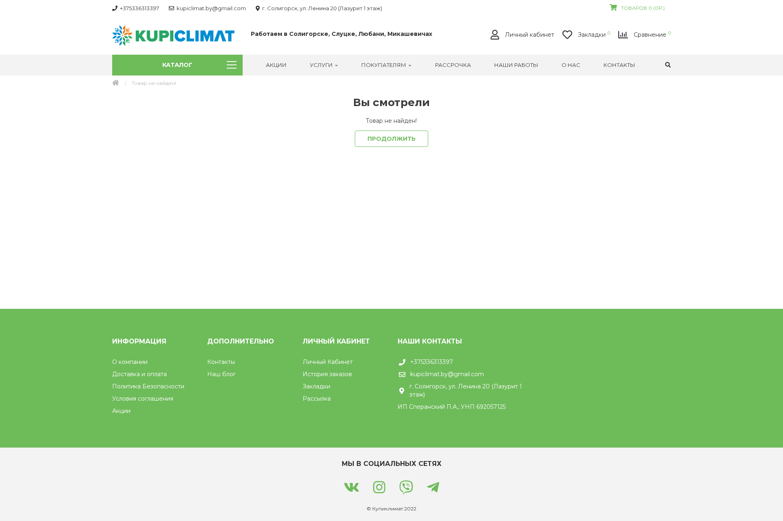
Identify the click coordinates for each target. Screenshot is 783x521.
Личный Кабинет (328, 362)
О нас (571, 65)
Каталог (177, 65)
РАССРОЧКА (453, 65)
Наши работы (516, 65)
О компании (130, 362)
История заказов (327, 374)
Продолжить (391, 138)
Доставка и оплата (139, 374)
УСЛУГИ (322, 65)
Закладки (316, 386)
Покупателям (384, 65)
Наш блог (221, 374)
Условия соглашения (142, 398)
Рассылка (317, 398)
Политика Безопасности (148, 386)
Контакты (619, 65)
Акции (276, 65)
